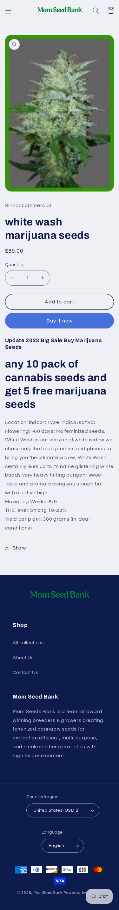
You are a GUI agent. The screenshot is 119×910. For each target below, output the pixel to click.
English (56, 845)
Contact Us (25, 672)
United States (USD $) (56, 810)
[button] (8, 10)
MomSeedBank (48, 892)
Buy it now (59, 320)
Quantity (14, 265)
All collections (28, 642)
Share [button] (19, 548)
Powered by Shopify (82, 892)
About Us (23, 657)
